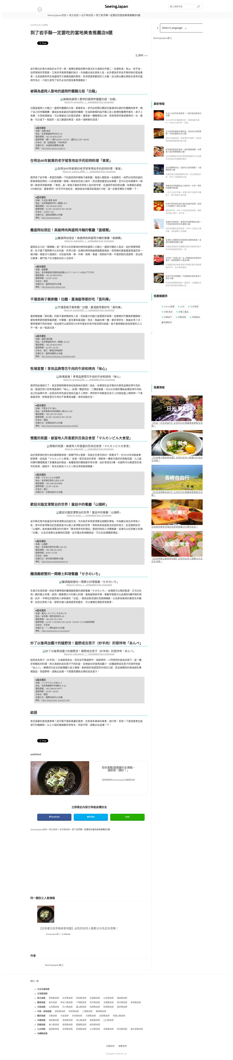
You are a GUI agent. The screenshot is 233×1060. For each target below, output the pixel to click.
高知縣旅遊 (95, 1025)
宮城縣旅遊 (95, 998)
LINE (127, 817)
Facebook (55, 817)
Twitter (92, 817)
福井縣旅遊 (122, 1007)
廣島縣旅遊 (95, 1020)
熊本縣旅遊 (122, 1029)
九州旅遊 (194, 306)
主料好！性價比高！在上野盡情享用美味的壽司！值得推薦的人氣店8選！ (183, 259)
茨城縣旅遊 (108, 1002)
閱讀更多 (167, 322)
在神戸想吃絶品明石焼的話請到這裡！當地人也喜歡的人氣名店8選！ (183, 205)
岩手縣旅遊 (67, 998)
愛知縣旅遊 (60, 1011)
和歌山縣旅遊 (119, 1016)
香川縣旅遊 (54, 1025)
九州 (182, 306)
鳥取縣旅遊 (54, 1020)
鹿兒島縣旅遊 (137, 1029)
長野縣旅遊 (95, 1007)
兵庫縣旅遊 (91, 1016)
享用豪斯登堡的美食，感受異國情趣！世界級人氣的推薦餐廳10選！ (183, 151)
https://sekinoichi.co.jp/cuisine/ (56, 631)
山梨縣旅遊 (54, 1007)
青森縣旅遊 (54, 998)
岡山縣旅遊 (81, 1020)
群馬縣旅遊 (136, 1002)
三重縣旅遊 (87, 1011)
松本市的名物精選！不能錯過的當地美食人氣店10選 (183, 277)
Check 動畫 (168, 306)
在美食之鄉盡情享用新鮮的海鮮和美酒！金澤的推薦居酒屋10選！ (183, 241)
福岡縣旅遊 (54, 1029)
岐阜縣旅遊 (74, 1011)
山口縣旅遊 (108, 1020)
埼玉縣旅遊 (95, 1002)
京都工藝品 (183, 312)
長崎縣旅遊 (81, 1029)
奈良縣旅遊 (77, 1016)
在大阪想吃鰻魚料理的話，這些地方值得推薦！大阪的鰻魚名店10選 (183, 132)
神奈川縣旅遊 (66, 1002)
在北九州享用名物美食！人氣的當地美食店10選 (183, 114)
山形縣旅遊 (108, 998)
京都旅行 (167, 317)
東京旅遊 (53, 1002)
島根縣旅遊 (67, 1020)
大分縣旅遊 (95, 1029)
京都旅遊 (181, 317)
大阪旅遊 (64, 1016)
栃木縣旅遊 (122, 1002)
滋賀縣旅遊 (104, 1016)
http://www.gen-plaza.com (53, 287)
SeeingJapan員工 (53, 934)
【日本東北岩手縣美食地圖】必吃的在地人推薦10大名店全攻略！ (78, 928)
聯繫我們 (123, 1046)
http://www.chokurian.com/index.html (58, 356)
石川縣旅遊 (67, 1007)
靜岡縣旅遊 (101, 1011)
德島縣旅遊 (67, 1025)
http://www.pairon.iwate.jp (53, 148)
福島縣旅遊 (122, 998)
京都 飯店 (168, 312)
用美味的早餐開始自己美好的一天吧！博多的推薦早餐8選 (183, 187)
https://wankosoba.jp (51, 218)
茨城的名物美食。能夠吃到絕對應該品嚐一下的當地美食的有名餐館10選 (183, 223)
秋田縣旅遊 (81, 998)
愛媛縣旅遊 (81, 1025)
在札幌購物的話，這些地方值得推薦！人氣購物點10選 (183, 169)
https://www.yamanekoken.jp (55, 561)
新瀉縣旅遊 (108, 1007)
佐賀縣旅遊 (67, 1029)
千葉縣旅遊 (81, 1002)
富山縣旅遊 (81, 1007)
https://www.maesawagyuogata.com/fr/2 (60, 426)
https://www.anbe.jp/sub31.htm (56, 700)
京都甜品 (195, 317)
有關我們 (110, 1046)
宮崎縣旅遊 (108, 1029)
